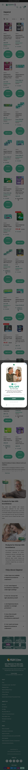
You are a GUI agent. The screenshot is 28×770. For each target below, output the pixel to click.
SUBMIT (14, 398)
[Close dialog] (26, 364)
